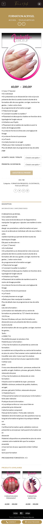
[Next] (41, 490)
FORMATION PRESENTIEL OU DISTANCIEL (25, 183)
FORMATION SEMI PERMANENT (11, 497)
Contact (12, 522)
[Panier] (39, 4)
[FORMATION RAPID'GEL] (32, 482)
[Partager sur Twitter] (19, 191)
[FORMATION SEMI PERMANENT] (11, 482)
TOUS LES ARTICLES (26, 20)
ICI (26, 458)
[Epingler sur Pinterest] (27, 191)
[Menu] (3, 4)
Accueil (12, 20)
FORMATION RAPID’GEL (32, 497)
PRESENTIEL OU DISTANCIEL (11, 164)
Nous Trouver (33, 522)
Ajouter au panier (21, 173)
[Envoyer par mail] (23, 191)
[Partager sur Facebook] (15, 191)
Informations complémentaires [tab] (14, 208)
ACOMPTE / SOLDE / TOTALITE (12, 157)
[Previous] (1, 490)
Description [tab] (6, 204)
